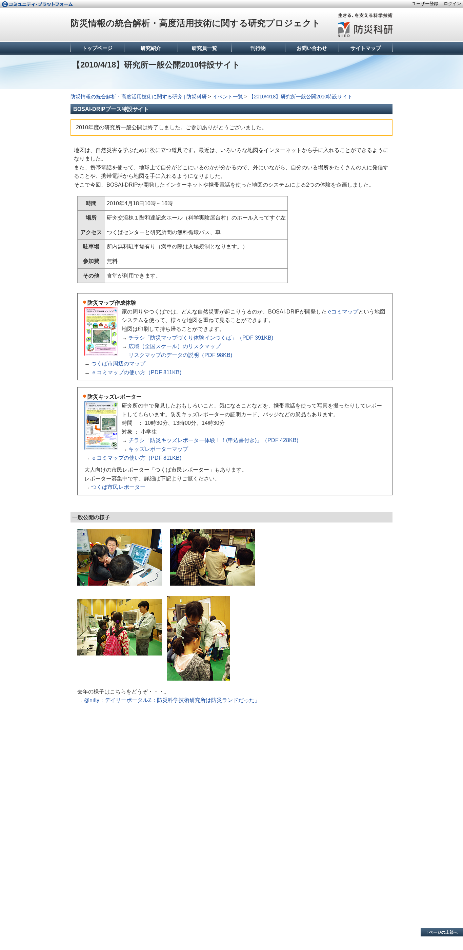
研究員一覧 (204, 48)
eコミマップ (343, 312)
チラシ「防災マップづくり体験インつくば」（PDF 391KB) (200, 338)
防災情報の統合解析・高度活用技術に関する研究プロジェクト (196, 23)
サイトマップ (365, 48)
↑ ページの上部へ (442, 932)
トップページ (97, 48)
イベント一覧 (228, 96)
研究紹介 (151, 48)
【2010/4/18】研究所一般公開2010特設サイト (301, 96)
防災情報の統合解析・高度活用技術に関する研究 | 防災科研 (139, 96)
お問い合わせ (312, 48)
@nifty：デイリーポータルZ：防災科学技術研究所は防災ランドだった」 (172, 700)
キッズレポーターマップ (158, 449)
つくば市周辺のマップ (118, 363)
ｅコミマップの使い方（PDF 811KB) (136, 372)
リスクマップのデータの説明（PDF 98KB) (180, 355)
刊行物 (258, 48)
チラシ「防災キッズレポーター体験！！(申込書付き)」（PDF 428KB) (213, 440)
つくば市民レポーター (118, 487)
